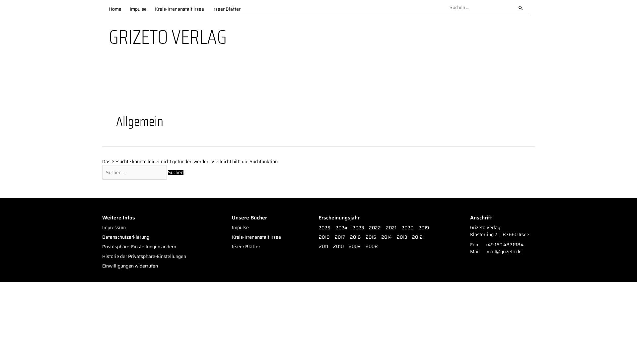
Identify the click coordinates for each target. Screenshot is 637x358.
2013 (402, 237)
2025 (324, 227)
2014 (386, 237)
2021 (391, 227)
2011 (323, 246)
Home (115, 8)
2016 (355, 237)
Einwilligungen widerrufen (130, 266)
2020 (407, 227)
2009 (355, 246)
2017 (340, 237)
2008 (372, 246)
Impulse (138, 8)
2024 (341, 227)
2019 (423, 227)
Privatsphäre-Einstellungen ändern (139, 246)
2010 (338, 246)
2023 (358, 227)
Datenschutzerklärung (125, 237)
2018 (324, 237)
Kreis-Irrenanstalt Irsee (179, 8)
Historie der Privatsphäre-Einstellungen (144, 256)
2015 (371, 237)
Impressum (114, 227)
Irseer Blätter (226, 8)
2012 (417, 237)
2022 (375, 227)
